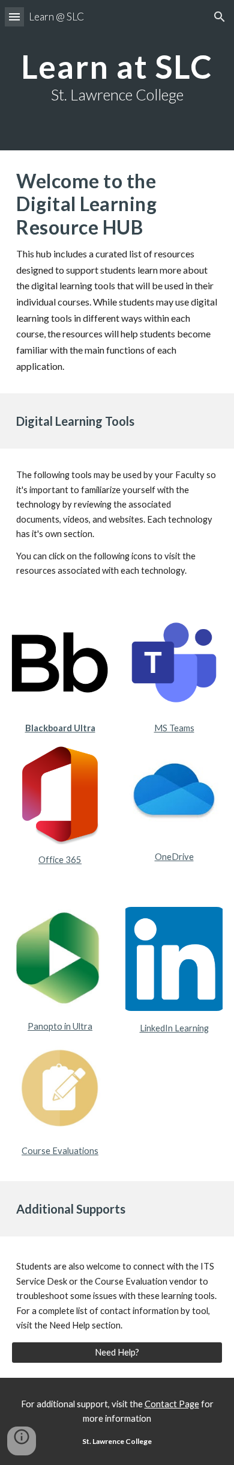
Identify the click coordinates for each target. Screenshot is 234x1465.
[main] (117, 75)
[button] (14, 16)
